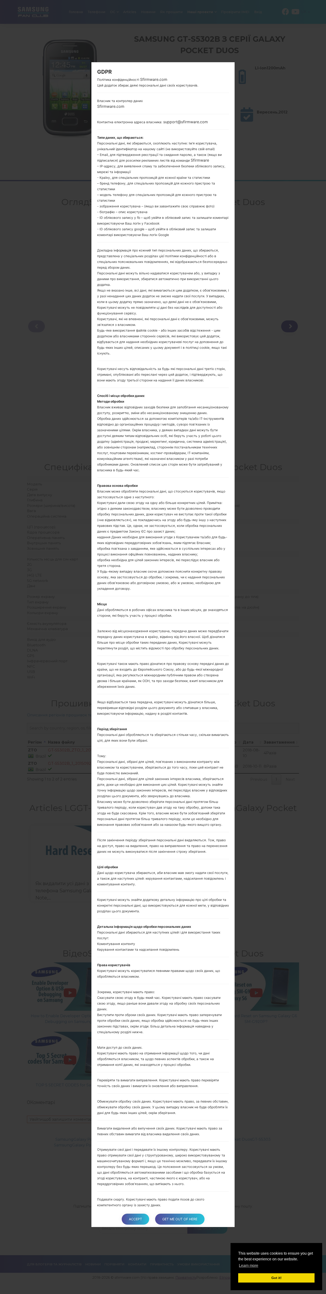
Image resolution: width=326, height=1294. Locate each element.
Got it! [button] (276, 1278)
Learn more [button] (248, 1265)
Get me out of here (179, 1219)
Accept (135, 1219)
